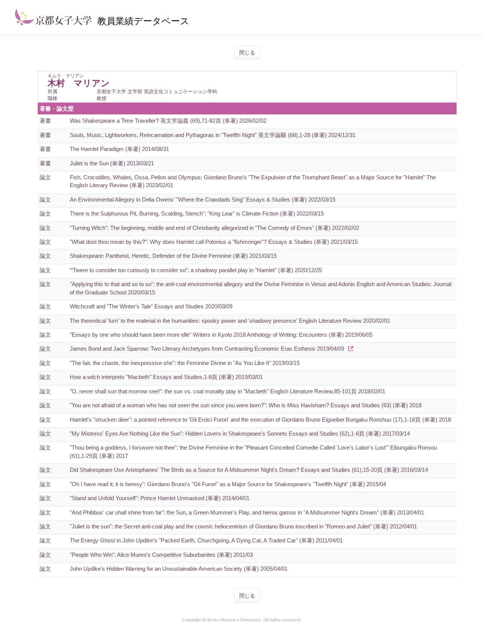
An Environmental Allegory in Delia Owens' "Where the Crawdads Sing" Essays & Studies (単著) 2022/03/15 (202, 199)
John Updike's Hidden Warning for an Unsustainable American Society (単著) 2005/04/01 (179, 568)
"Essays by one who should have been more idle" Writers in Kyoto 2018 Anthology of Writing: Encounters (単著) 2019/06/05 (221, 334)
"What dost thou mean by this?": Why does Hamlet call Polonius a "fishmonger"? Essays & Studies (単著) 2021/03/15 (214, 242)
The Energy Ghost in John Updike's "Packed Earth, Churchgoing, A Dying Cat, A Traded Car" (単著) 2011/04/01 (206, 540)
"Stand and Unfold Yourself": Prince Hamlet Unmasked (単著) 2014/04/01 (159, 498)
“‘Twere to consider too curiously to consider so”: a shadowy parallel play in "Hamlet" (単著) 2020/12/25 (196, 270)
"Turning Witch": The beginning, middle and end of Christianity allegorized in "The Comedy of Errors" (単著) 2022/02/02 (214, 228)
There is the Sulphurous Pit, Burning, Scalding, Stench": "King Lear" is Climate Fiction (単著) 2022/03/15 (197, 213)
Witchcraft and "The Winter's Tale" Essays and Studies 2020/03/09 (151, 306)
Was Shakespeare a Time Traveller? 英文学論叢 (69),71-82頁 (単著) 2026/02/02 (168, 120)
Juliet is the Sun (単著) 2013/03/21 (112, 163)
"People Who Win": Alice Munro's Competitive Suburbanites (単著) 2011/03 (161, 554)
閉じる (247, 52)
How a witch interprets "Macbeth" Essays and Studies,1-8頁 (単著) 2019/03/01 (166, 377)
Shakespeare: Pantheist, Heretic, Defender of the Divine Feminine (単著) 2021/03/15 (173, 256)
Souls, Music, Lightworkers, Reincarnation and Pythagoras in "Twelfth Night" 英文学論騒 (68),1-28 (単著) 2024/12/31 (212, 135)
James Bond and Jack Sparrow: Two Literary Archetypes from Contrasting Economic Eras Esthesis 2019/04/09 (207, 348)
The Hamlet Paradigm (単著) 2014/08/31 (119, 149)
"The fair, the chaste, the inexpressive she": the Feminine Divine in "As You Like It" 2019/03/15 (185, 363)
